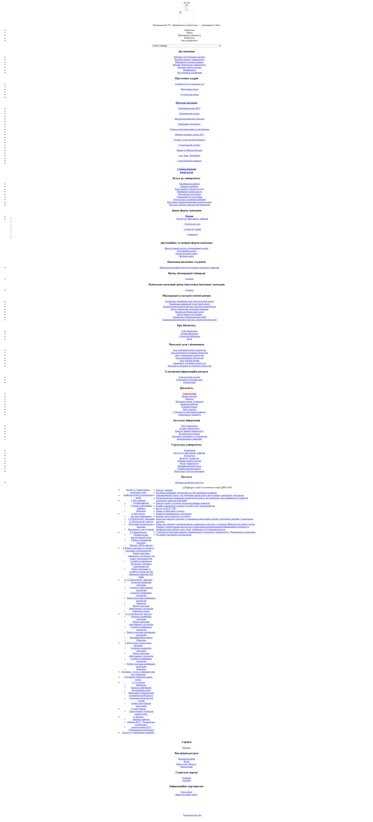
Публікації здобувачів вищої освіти (138, 678)
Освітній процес (189, 407)
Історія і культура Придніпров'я (189, 140)
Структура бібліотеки (189, 336)
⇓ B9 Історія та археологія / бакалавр (138, 644)
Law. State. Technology (189, 155)
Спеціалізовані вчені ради (186, 171)
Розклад (186, 747)
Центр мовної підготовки (189, 314)
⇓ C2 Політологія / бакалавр (138, 579)
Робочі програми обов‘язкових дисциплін (141, 623)
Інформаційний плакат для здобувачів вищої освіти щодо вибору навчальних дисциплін (200, 495)
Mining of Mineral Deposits (189, 150)
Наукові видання (186, 102)
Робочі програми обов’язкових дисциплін (141, 607)
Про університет (189, 426)
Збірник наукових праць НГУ (189, 134)
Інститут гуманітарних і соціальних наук (138, 491)
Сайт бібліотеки (189, 331)
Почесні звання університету (189, 431)
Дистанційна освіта (186, 251)
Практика (141, 603)
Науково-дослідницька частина (189, 57)
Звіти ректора (189, 409)
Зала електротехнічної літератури (189, 350)
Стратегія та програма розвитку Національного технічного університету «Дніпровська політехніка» (206, 532)
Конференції (189, 70)
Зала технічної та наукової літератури (189, 352)
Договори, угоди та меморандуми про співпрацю (138, 673)
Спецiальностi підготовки (189, 197)
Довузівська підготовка (189, 194)
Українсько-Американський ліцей (189, 317)
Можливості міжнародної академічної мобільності (141, 694)
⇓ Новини (138, 717)
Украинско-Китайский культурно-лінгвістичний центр (189, 319)
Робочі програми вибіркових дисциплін (141, 599)
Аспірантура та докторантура (189, 84)
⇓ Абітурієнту (138, 513)
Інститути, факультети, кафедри (192, 218)
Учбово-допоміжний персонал (141, 541)
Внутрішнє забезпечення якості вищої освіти (189, 202)
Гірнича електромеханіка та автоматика (189, 129)
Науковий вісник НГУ (189, 108)
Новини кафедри (141, 719)
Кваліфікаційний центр (189, 466)
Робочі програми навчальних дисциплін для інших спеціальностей (141, 556)
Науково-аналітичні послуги (189, 482)
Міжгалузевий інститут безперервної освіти (186, 248)
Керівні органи (189, 396)
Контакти (141, 511)
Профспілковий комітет (189, 468)
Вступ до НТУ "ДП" (166, 508)
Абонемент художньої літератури (189, 363)
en (188, 2)
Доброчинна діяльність (189, 414)
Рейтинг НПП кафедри (141, 545)
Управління (189, 450)
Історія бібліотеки (189, 333)
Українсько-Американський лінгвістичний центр (189, 301)
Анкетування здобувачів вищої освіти (141, 712)
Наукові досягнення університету (189, 65)
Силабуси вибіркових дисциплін (141, 594)
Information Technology (189, 124)
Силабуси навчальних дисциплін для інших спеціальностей (141, 564)
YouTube (186, 780)
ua (185, 2)
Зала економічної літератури (189, 358)
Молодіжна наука (189, 89)
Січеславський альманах (189, 161)
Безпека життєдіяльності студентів (173, 516)
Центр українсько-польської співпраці (189, 309)
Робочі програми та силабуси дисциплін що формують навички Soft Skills (141, 573)
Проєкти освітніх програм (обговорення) (189, 204)
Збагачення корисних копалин (189, 119)
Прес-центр (186, 792)
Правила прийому (189, 186)
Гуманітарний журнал (189, 145)
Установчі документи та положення (189, 436)
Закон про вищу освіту (186, 794)
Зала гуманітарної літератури (189, 355)
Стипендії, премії (192, 229)
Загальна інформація (141, 516)
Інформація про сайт (192, 815)
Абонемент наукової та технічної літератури (189, 366)
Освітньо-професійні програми (141, 583)
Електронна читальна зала (189, 379)
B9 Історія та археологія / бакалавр (141, 525)
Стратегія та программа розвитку (189, 412)
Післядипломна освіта (187, 253)
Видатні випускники (189, 433)
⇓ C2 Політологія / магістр (138, 614)
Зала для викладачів (189, 360)
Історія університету (189, 428)
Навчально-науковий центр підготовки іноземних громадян (189, 267)
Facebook (186, 778)
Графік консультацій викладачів (141, 704)
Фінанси (189, 399)
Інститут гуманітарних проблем (138, 732)
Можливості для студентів (141, 529)
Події (189, 339)
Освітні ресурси (192, 224)
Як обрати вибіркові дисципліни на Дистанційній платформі (186, 492)
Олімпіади (192, 234)
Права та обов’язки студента (170, 511)
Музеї (186, 761)
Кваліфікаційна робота (141, 637)
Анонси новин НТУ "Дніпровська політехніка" (141, 728)
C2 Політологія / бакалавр (141, 519)
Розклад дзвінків (164, 490)
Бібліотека (141, 685)
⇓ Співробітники (138, 532)
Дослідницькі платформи (189, 72)
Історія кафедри (141, 503)
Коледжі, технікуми (189, 458)
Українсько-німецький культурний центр (189, 304)
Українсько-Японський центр (189, 312)
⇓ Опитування (138, 709)
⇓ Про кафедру (138, 500)
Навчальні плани (141, 611)
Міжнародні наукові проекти (189, 62)
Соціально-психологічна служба (141, 699)
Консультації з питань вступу (189, 189)
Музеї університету (189, 463)
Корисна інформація (141, 687)
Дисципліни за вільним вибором (189, 199)
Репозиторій (189, 382)
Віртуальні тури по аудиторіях (189, 471)
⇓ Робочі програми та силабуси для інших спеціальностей (138, 549)
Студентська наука (189, 94)
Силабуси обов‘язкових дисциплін (141, 588)
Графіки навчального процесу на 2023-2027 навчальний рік (185, 506)
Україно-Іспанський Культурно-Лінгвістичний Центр (189, 306)
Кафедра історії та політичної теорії (138, 496)
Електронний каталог (189, 377)
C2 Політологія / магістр (141, 521)
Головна (189, 278)
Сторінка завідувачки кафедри (141, 507)
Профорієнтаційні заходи (189, 191)
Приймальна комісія (189, 184)
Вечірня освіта (186, 256)
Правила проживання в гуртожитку (174, 513)
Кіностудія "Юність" (186, 764)
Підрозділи (189, 455)
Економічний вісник (189, 113)
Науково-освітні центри (189, 67)
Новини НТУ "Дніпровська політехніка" (141, 723)
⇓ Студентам (138, 682)
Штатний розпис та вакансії (189, 401)
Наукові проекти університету (189, 59)
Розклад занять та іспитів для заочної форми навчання (183, 503)
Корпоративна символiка (189, 439)
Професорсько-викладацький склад (141, 536)
